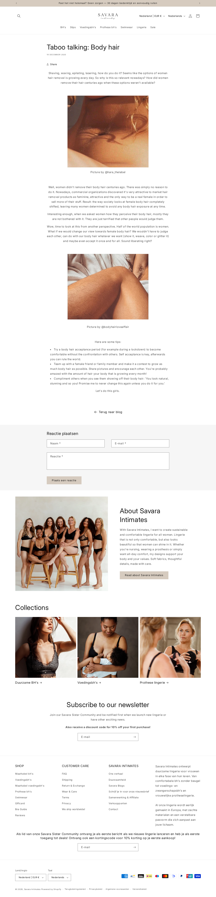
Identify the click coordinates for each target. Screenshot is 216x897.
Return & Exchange (73, 785)
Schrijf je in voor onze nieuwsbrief (129, 791)
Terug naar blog (110, 412)
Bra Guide (21, 809)
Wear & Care (69, 791)
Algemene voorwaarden (117, 889)
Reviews (20, 815)
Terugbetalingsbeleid (75, 889)
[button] (19, 16)
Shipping (67, 779)
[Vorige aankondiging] (16, 3)
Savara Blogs (116, 785)
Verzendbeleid (139, 889)
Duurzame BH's (26, 682)
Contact (113, 809)
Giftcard (20, 803)
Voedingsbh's (87, 682)
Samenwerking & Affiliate (124, 797)
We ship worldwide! (73, 809)
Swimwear (21, 797)
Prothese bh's (23, 791)
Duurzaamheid (117, 779)
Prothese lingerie (152, 682)
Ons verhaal (116, 773)
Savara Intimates (32, 889)
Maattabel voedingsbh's (29, 785)
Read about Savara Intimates (144, 575)
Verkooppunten (118, 803)
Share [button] (53, 64)
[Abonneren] (134, 737)
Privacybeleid (95, 889)
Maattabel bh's (24, 773)
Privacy (66, 803)
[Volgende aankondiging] (199, 3)
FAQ (64, 773)
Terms (65, 797)
